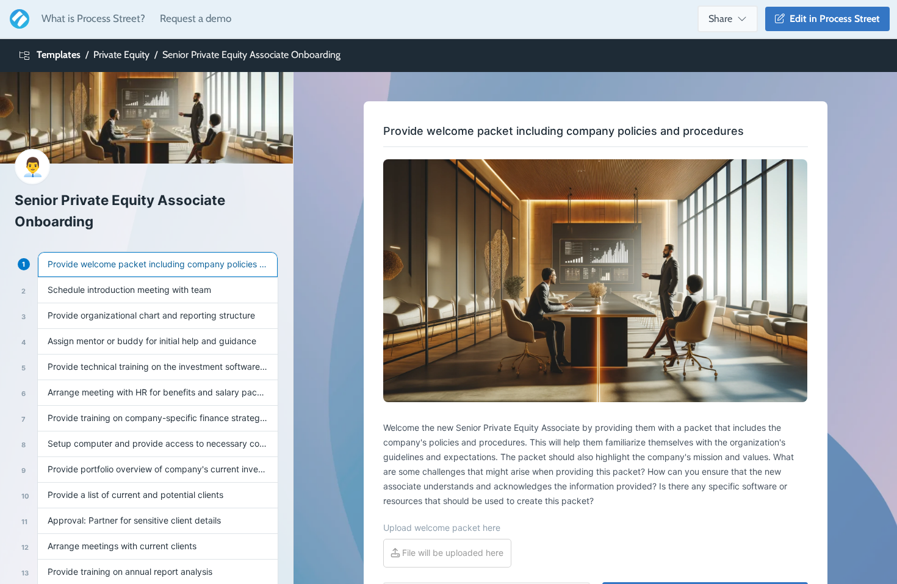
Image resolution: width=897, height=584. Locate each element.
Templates (59, 54)
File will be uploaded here (451, 552)
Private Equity (121, 54)
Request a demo (195, 18)
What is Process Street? (93, 18)
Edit (832, 18)
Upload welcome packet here (441, 527)
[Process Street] (17, 19)
